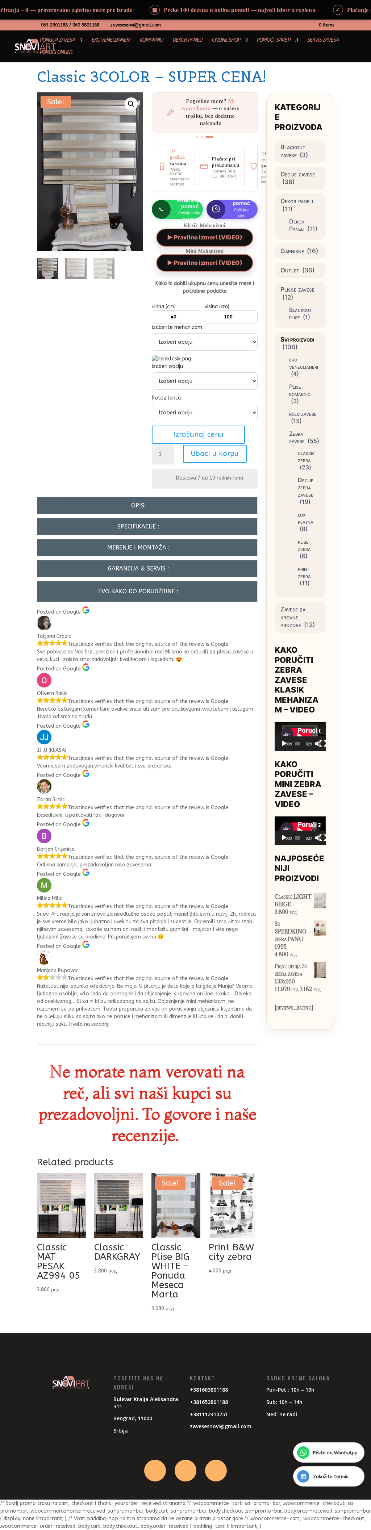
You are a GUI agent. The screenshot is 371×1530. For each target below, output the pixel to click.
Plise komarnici (300, 390)
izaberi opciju (167, 366)
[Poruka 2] (202, 137)
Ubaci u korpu (215, 454)
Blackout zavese (292, 150)
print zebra (304, 572)
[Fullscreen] (322, 743)
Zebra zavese (297, 437)
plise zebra (304, 545)
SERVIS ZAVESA (323, 40)
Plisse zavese (297, 289)
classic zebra (306, 456)
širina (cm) (164, 307)
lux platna (305, 518)
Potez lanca (167, 398)
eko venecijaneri (303, 363)
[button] (131, 103)
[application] (300, 736)
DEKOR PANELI (188, 40)
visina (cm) (217, 307)
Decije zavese (297, 174)
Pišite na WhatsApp (335, 1452)
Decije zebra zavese (305, 487)
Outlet (289, 270)
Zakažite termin (331, 1476)
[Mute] (318, 743)
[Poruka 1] (197, 137)
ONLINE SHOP (226, 40)
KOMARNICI (151, 40)
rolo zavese (303, 413)
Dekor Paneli (296, 225)
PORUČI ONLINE (56, 52)
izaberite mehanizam (177, 327)
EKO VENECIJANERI (111, 40)
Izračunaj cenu (198, 434)
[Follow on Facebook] (155, 1470)
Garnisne (292, 251)
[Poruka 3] (209, 137)
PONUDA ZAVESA (57, 40)
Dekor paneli (296, 201)
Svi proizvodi (297, 339)
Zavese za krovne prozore (292, 617)
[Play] (284, 743)
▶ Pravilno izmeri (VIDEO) (204, 237)
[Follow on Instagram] (185, 1470)
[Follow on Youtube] (216, 1470)
